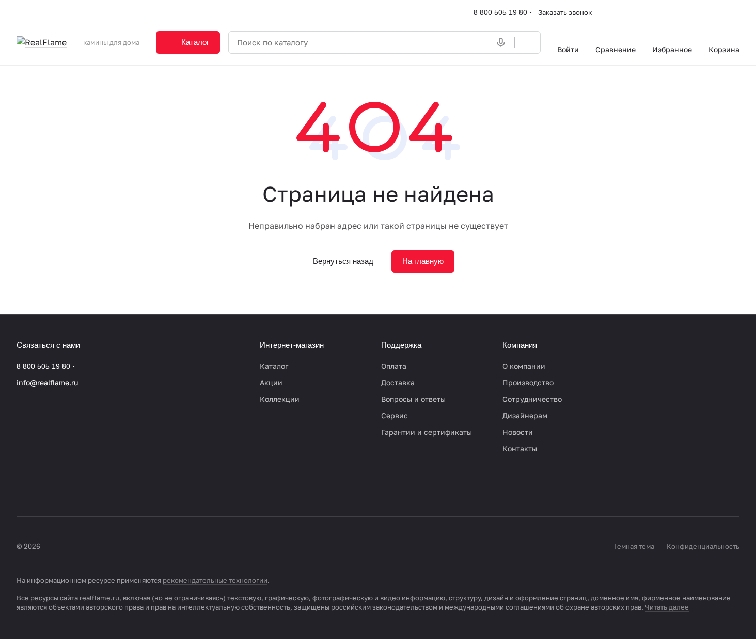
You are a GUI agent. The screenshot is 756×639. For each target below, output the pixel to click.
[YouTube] (64, 485)
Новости (517, 432)
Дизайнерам (524, 415)
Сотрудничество (532, 399)
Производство (528, 382)
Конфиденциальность (703, 546)
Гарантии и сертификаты (426, 432)
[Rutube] (84, 485)
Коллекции (280, 399)
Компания (519, 344)
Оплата (393, 366)
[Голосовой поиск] (503, 42)
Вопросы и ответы (413, 399)
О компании (523, 366)
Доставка (398, 382)
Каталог (274, 366)
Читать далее (667, 607)
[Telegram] (43, 485)
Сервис (394, 415)
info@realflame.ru (47, 382)
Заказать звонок (565, 12)
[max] (105, 485)
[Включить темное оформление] (735, 12)
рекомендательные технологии (215, 580)
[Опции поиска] (480, 42)
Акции (271, 382)
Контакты (519, 448)
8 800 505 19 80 (500, 12)
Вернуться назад (343, 261)
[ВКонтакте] (23, 485)
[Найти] (527, 42)
